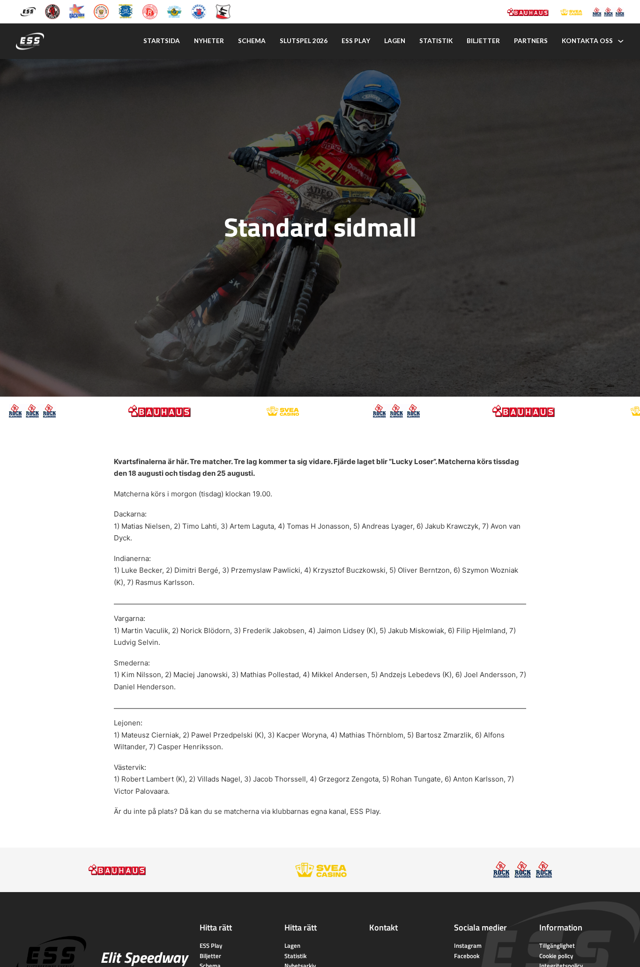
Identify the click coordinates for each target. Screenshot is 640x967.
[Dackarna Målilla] (76, 11)
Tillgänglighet (557, 945)
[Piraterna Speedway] (125, 11)
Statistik (436, 40)
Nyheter (209, 40)
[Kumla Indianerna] (52, 11)
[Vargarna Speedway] (198, 11)
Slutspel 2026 (303, 40)
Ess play (356, 40)
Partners (531, 40)
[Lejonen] (101, 11)
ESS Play (364, 811)
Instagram (468, 945)
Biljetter (483, 40)
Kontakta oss (587, 40)
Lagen (394, 40)
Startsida (161, 40)
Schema (252, 40)
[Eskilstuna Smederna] (223, 11)
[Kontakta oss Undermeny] (621, 41)
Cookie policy (556, 955)
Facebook (466, 955)
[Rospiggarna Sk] (149, 11)
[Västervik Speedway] (174, 11)
